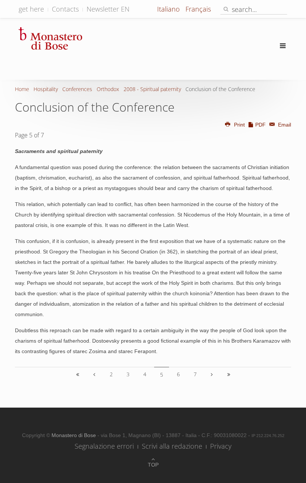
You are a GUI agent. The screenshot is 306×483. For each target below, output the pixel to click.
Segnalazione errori (104, 446)
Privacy (220, 446)
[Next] (211, 374)
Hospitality (46, 89)
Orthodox (108, 89)
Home (22, 89)
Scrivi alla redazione (172, 446)
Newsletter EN (108, 8)
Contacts (65, 8)
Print (239, 125)
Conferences (77, 89)
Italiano (169, 8)
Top (153, 465)
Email (284, 125)
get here (31, 8)
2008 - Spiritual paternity (152, 89)
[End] (228, 374)
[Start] (77, 374)
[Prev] (94, 374)
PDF (260, 125)
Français (198, 8)
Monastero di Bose (74, 435)
